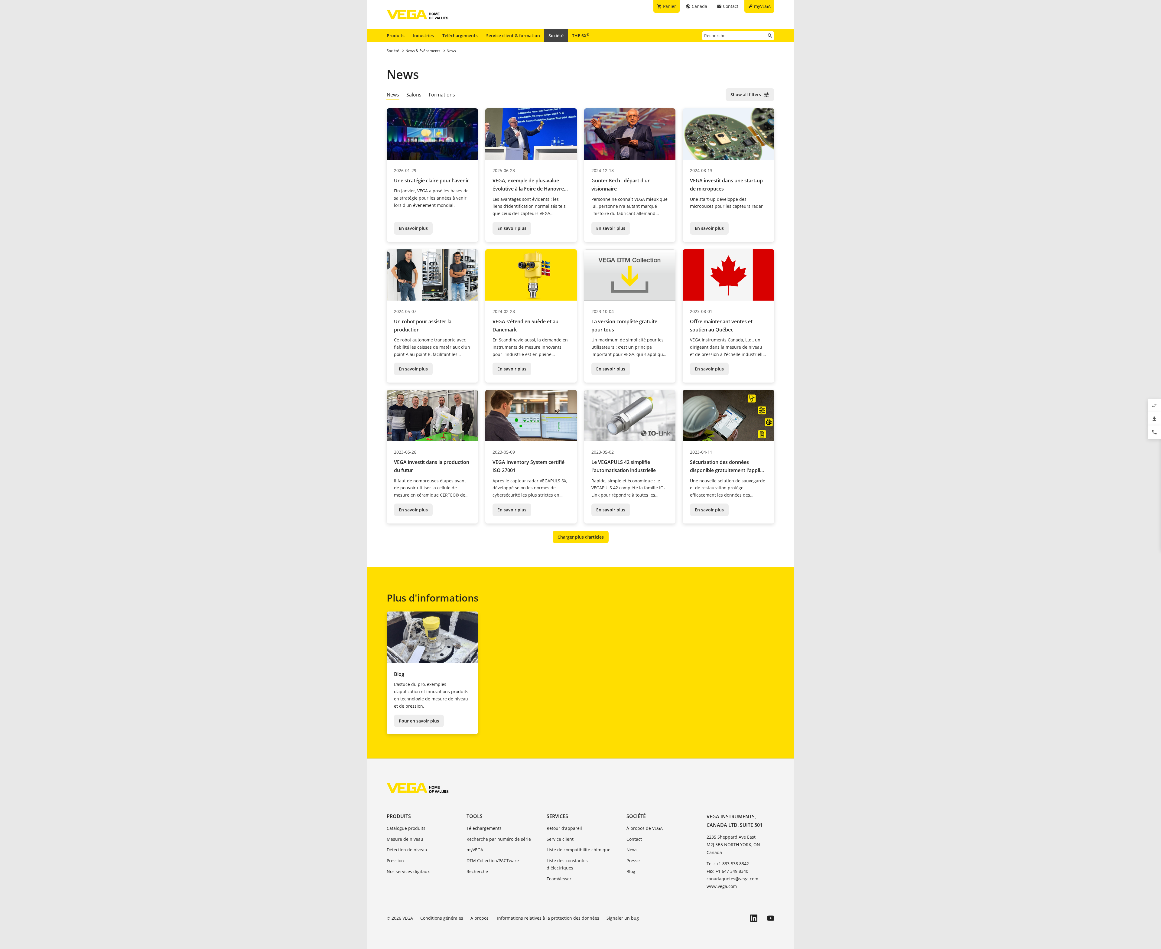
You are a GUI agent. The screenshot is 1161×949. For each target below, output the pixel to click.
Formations (442, 94)
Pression (395, 860)
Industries (423, 35)
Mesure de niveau (405, 839)
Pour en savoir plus (419, 721)
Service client (560, 839)
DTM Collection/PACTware (493, 860)
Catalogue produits (406, 828)
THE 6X (580, 35)
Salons (413, 94)
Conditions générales (441, 918)
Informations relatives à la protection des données (548, 918)
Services (557, 816)
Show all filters (745, 94)
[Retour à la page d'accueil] (418, 788)
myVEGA (475, 850)
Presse (633, 860)
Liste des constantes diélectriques (567, 864)
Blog (630, 871)
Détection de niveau (407, 850)
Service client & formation (513, 35)
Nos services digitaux (408, 871)
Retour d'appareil (564, 828)
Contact (634, 839)
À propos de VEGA (644, 828)
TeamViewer (559, 879)
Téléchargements (460, 35)
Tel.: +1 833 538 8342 (728, 863)
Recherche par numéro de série (499, 839)
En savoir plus (413, 228)
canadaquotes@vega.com (732, 879)
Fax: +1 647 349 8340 (727, 871)
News (632, 850)
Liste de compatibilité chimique (578, 850)
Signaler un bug (623, 918)
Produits (396, 35)
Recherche (477, 871)
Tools (475, 816)
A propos (480, 918)
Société (556, 35)
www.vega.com (722, 886)
